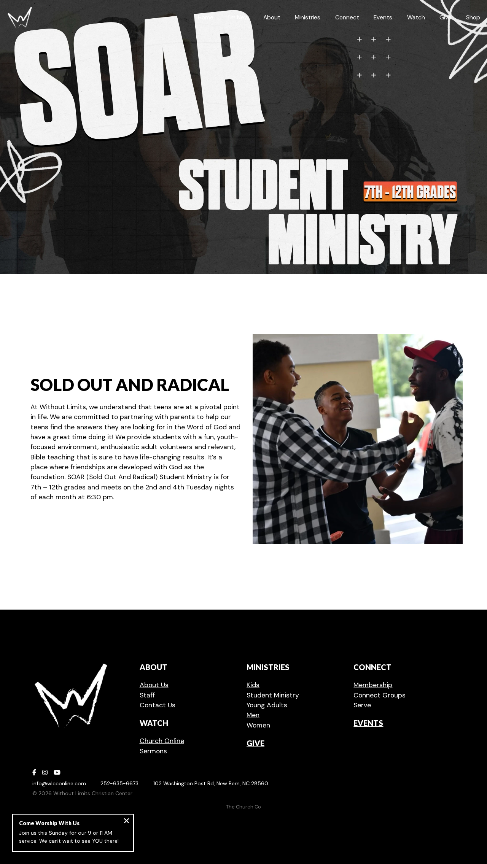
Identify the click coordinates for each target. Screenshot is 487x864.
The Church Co (243, 807)
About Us (154, 685)
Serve (362, 705)
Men (253, 715)
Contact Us (157, 705)
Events (368, 722)
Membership (372, 685)
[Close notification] (126, 821)
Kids (253, 685)
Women (258, 725)
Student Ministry (273, 695)
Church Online (162, 741)
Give (255, 743)
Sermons (153, 751)
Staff (147, 695)
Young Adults (267, 705)
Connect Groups (379, 695)
